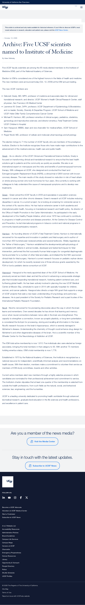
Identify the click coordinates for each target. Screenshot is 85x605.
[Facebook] (22, 497)
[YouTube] (10, 497)
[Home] (5, 7)
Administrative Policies (10, 532)
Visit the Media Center (44, 441)
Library (4, 559)
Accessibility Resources (10, 529)
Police (4, 569)
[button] (81, 7)
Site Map (5, 589)
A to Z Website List (9, 526)
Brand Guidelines (8, 536)
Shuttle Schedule (8, 573)
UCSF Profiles (7, 576)
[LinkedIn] (5, 497)
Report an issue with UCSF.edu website (16, 596)
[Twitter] (28, 497)
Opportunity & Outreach (10, 563)
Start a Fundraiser (8, 514)
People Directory (8, 566)
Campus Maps (7, 543)
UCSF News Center (61, 30)
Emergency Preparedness (11, 553)
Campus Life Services (10, 539)
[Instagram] (16, 497)
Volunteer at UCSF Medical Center (14, 511)
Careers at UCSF (8, 546)
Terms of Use (6, 592)
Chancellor (6, 549)
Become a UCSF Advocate (12, 507)
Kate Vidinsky (10, 58)
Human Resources (9, 556)
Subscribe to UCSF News (44, 465)
